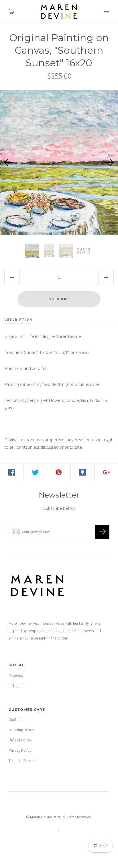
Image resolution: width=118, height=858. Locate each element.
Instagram (17, 685)
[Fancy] (82, 472)
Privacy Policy (20, 750)
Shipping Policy (21, 729)
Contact (15, 719)
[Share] (11, 472)
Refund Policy (20, 740)
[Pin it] (59, 472)
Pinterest (16, 675)
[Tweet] (35, 472)
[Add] (106, 472)
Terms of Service (22, 760)
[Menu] (106, 11)
